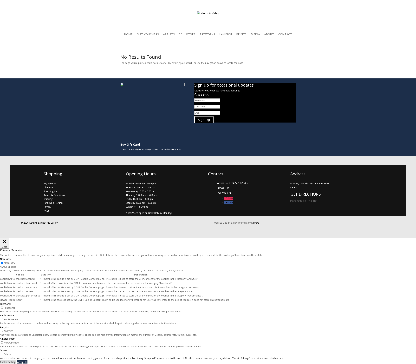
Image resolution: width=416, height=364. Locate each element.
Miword (255, 222)
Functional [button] (5, 303)
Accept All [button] (22, 362)
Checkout (49, 187)
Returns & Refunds (54, 202)
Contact (285, 34)
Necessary (9, 262)
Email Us (222, 188)
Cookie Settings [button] (8, 362)
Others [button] (3, 350)
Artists (169, 34)
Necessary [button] (5, 259)
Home (128, 34)
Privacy (47, 206)
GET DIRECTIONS (306, 194)
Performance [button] (7, 315)
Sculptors (187, 34)
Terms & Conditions (54, 195)
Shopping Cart (51, 191)
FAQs (46, 210)
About (269, 34)
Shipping (48, 198)
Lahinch (225, 34)
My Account (50, 183)
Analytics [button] (4, 327)
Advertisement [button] (7, 338)
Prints (241, 34)
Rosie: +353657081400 (233, 183)
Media (255, 34)
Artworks (207, 34)
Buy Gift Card (130, 144)
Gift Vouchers (148, 34)
